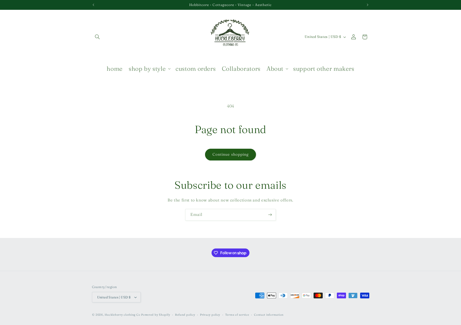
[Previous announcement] (93, 5)
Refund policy (185, 314)
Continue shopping (230, 154)
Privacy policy (210, 314)
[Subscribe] (270, 215)
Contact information (269, 314)
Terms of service (237, 314)
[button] (97, 36)
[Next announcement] (367, 5)
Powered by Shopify (155, 314)
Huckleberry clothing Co (122, 314)
